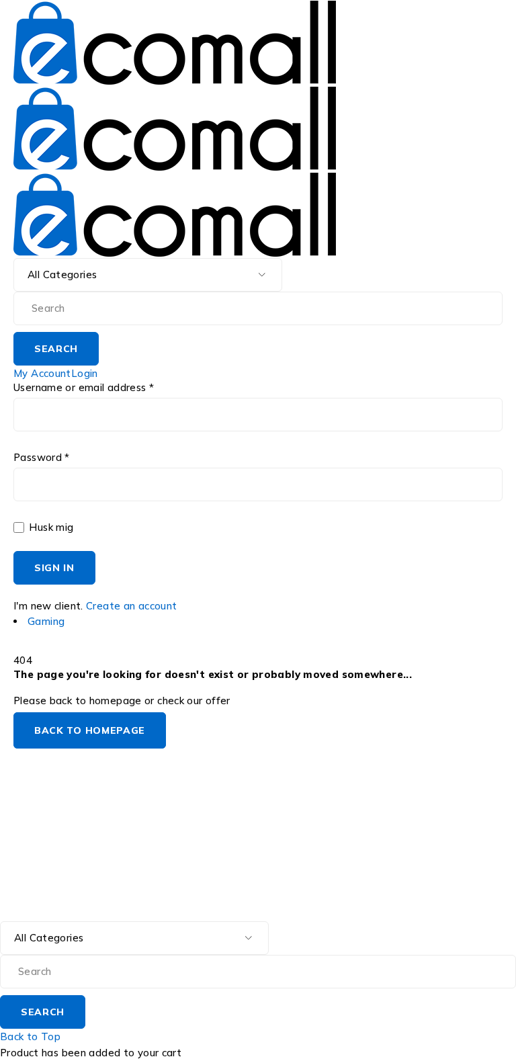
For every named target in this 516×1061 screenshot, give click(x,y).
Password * (41, 458)
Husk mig (49, 527)
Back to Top (30, 1036)
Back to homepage (89, 730)
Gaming (46, 621)
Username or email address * (83, 388)
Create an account (131, 605)
